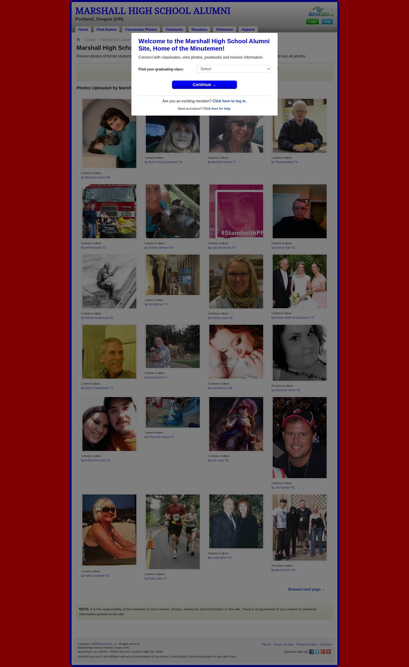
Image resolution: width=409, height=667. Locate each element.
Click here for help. (217, 108)
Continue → (205, 84)
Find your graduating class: (161, 69)
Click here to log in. (229, 101)
